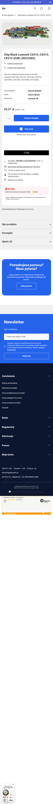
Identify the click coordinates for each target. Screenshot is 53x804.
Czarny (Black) (34, 95)
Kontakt (5, 408)
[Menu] (49, 8)
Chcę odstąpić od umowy (12, 398)
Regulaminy (8, 427)
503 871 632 (7, 468)
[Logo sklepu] (4, 8)
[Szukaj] (35, 8)
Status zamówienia (9, 383)
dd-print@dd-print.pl (10, 473)
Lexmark (31, 98)
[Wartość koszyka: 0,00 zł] (41, 8)
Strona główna (8, 15)
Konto (5, 417)
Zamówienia (8, 376)
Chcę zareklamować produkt (13, 393)
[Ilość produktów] (8, 118)
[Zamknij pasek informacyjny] (50, 2)
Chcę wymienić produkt (11, 403)
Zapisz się (26, 356)
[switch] (5, 800)
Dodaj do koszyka (31, 118)
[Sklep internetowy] (26, 492)
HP (37, 98)
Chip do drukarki (34, 91)
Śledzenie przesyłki (9, 388)
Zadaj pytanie (26, 286)
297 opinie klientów (10, 513)
